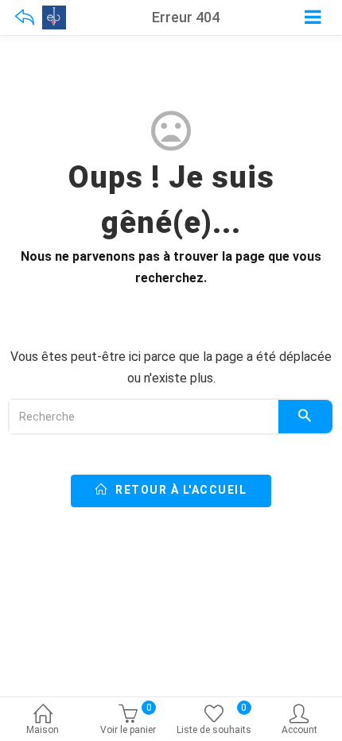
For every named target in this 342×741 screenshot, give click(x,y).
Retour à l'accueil (179, 489)
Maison (42, 729)
